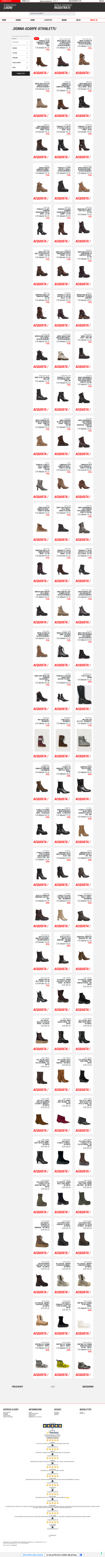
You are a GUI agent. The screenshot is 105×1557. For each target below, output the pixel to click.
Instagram (56, 1413)
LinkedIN (56, 1414)
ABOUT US (93, 20)
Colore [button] (15, 53)
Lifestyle (48, 20)
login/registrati (6, 1)
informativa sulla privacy (35, 1417)
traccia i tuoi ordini (8, 1417)
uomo (32, 20)
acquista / (40, 73)
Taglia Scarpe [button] (17, 63)
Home (4, 20)
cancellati (82, 1413)
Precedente (49, 1437)
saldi (78, 20)
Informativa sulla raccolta (33, 1555)
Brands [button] (15, 48)
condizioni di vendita (33, 1413)
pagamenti (5, 1414)
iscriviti (81, 1412)
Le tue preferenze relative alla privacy (61, 1555)
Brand (64, 20)
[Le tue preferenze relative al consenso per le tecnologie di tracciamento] (101, 1553)
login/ (8, 8)
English (101, 1)
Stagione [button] (15, 58)
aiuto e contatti (7, 1412)
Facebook (56, 1412)
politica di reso (7, 1415)
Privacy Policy (32, 1414)
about (30, 1412)
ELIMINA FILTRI (21, 73)
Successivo (87, 1387)
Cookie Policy (32, 1415)
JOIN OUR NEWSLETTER (75, 1)
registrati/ (62, 8)
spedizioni (5, 1413)
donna (18, 20)
